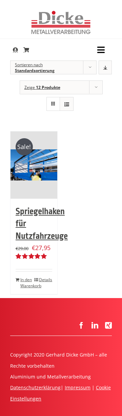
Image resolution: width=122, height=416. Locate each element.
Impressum (77, 387)
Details (45, 280)
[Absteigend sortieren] (105, 67)
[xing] (108, 325)
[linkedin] (95, 325)
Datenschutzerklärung (35, 387)
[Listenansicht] (66, 104)
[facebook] (81, 325)
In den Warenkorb (27, 283)
